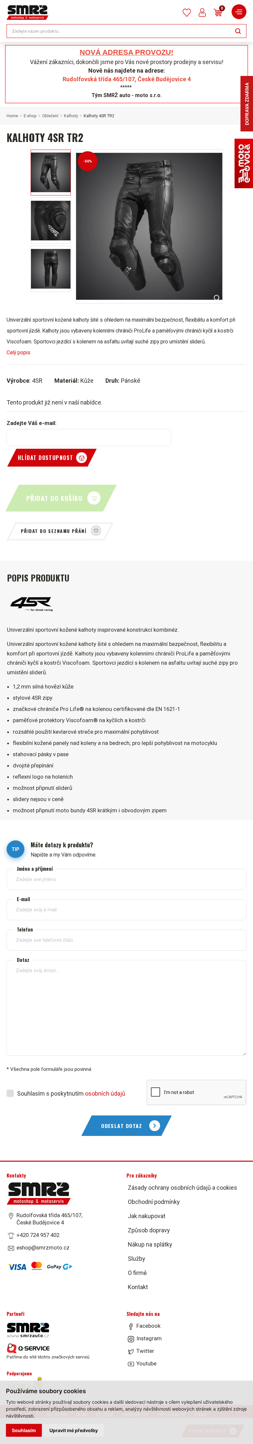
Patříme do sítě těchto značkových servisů (48, 1356)
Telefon (25, 929)
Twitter (145, 1351)
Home (12, 116)
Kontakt (138, 1287)
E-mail (23, 899)
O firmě (137, 1272)
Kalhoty (71, 116)
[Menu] (239, 11)
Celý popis (18, 352)
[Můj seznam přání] (187, 13)
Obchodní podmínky (154, 1201)
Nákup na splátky (150, 1244)
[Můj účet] (202, 12)
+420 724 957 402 (37, 1235)
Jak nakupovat (146, 1216)
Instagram (149, 1338)
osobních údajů (105, 1093)
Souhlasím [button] (24, 1430)
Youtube (146, 1363)
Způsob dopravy (149, 1230)
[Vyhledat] (238, 30)
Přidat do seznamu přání (53, 530)
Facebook (148, 1325)
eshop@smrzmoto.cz (43, 1247)
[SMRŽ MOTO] (27, 12)
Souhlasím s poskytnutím (71, 1093)
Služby (136, 1258)
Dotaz (23, 959)
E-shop (30, 116)
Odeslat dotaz (121, 1126)
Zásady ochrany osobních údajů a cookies (182, 1187)
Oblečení (50, 116)
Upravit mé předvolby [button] (73, 1430)
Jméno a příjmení (35, 868)
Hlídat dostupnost (45, 458)
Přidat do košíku (54, 498)
